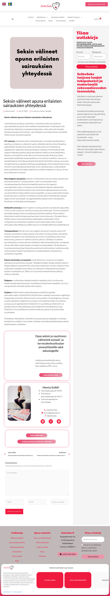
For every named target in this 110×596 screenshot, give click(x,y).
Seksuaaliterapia (57, 17)
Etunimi (79, 52)
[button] (12, 19)
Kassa (42, 552)
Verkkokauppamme (17, 547)
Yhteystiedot (61, 21)
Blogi (51, 21)
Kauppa (72, 21)
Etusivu (31, 17)
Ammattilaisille (73, 17)
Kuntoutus (35, 111)
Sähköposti (96, 52)
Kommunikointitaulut (17, 542)
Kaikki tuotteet (42, 547)
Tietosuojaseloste (17, 592)
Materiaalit (41, 17)
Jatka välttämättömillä (78, 580)
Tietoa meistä (40, 21)
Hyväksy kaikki (50, 580)
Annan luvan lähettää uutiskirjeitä (91, 62)
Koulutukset (17, 552)
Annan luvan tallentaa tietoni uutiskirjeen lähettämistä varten (91, 548)
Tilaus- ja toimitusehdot (42, 538)
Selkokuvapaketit (17, 538)
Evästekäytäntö (7, 592)
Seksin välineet (45, 111)
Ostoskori (42, 556)
